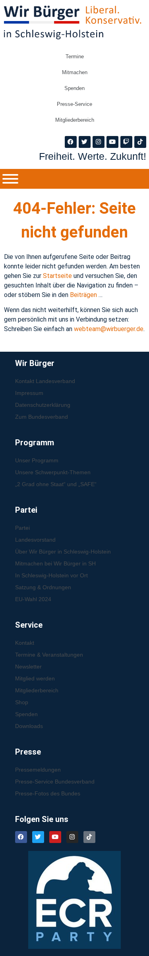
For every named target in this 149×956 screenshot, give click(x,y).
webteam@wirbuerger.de (108, 329)
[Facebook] (71, 142)
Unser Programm (36, 460)
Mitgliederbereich (74, 120)
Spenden (74, 88)
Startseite (58, 276)
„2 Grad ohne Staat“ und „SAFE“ (56, 484)
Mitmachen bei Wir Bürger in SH (55, 563)
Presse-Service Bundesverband (55, 781)
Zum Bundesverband (41, 417)
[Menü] (10, 179)
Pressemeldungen (38, 769)
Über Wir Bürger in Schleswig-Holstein (63, 551)
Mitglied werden (35, 678)
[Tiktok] (140, 142)
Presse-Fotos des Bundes (47, 793)
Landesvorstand (35, 539)
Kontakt (24, 643)
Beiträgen (84, 295)
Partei (22, 528)
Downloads (29, 726)
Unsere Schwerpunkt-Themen (53, 472)
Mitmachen (74, 72)
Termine (75, 56)
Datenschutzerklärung (42, 405)
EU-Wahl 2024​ (33, 599)
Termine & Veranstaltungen (49, 654)
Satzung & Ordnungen (43, 587)
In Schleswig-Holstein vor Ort (51, 575)
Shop (21, 702)
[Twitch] (126, 142)
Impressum (29, 393)
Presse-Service (74, 104)
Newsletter (28, 666)
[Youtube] (112, 142)
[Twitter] (85, 142)
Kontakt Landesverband (45, 381)
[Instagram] (98, 142)
